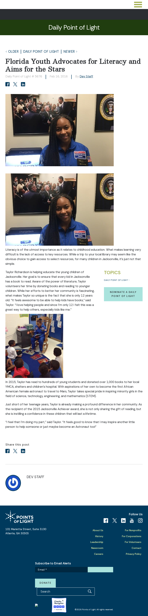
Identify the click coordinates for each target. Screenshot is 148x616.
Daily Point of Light (41, 52)
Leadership (96, 542)
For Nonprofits (133, 530)
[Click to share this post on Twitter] (15, 84)
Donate (45, 582)
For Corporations (131, 536)
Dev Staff (86, 76)
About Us (98, 530)
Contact (136, 548)
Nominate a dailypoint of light (123, 294)
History (99, 536)
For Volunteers (133, 542)
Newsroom (97, 548)
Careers (98, 554)
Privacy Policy (133, 554)
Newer (69, 52)
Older (13, 52)
